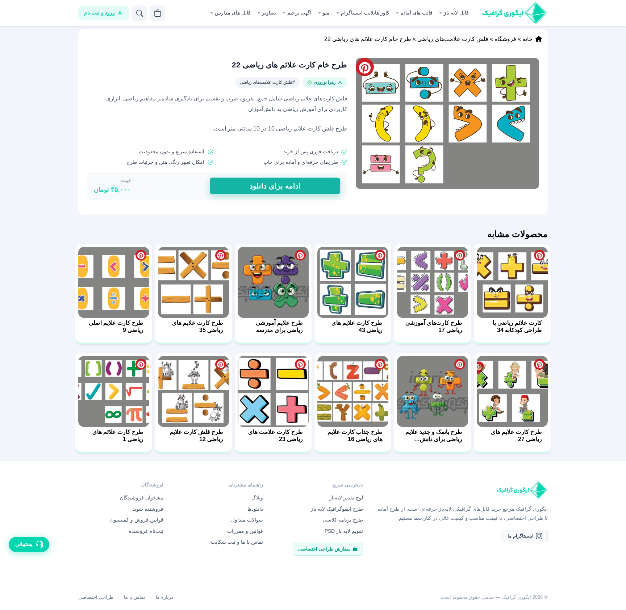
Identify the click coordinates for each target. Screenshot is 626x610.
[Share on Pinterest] (539, 255)
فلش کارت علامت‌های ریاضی (452, 39)
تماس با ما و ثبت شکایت (237, 542)
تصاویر (269, 13)
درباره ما (164, 597)
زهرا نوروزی (325, 82)
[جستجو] (139, 13)
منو (326, 13)
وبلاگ (257, 498)
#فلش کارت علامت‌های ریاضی (267, 82)
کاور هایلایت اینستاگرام (365, 13)
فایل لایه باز (456, 13)
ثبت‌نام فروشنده (146, 531)
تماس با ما (134, 597)
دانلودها (255, 509)
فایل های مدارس (233, 13)
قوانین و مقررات (245, 531)
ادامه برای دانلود (275, 186)
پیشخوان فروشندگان (141, 498)
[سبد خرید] (157, 13)
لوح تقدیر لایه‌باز (346, 498)
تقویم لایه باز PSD (344, 531)
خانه (527, 39)
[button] (447, 123)
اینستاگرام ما (521, 536)
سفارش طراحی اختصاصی (324, 549)
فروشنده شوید (147, 509)
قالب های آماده (417, 13)
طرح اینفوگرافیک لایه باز (337, 509)
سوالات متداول (247, 520)
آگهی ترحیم (299, 13)
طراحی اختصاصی (95, 597)
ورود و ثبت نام (99, 13)
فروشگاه (505, 39)
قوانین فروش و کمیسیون (136, 520)
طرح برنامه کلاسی (343, 520)
